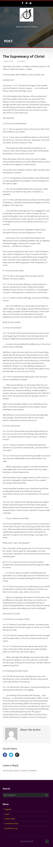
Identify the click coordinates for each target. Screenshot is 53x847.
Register (8, 809)
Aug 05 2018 (8, 61)
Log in (7, 814)
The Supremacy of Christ (24, 56)
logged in (17, 770)
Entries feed (10, 818)
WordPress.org (11, 828)
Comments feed (11, 823)
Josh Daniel (21, 61)
